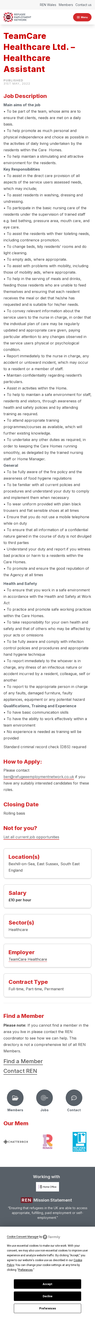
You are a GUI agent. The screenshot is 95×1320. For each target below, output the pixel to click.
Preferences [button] (25, 1269)
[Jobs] (44, 1098)
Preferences (47, 1308)
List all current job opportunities (31, 837)
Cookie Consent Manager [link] (23, 1236)
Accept (47, 1284)
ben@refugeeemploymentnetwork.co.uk (38, 776)
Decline (47, 1296)
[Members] (15, 1098)
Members (66, 5)
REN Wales (48, 5)
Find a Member (23, 1061)
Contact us (83, 5)
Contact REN (20, 1071)
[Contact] (74, 1098)
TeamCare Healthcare (28, 959)
